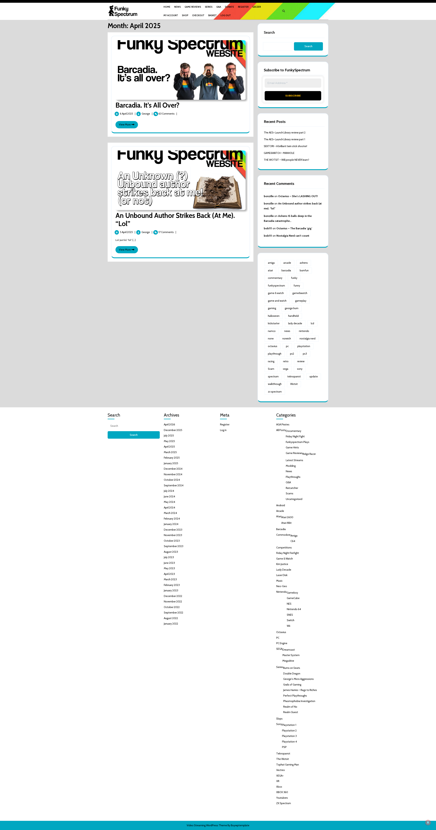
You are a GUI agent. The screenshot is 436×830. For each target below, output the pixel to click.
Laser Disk (281, 575)
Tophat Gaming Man (287, 764)
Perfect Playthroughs (295, 695)
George (146, 113)
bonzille (269, 196)
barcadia (286, 270)
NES (289, 603)
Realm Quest (290, 712)
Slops (279, 718)
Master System (291, 655)
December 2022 (173, 596)
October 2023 (172, 540)
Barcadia (281, 529)
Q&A (218, 6)
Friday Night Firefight (287, 553)
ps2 (292, 353)
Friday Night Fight (295, 436)
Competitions (284, 547)
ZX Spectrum (283, 803)
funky (294, 278)
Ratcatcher (292, 488)
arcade (287, 262)
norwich (286, 338)
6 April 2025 (127, 113)
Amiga (294, 535)
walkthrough (275, 384)
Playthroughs (293, 476)
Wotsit (294, 384)
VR (277, 781)
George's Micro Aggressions (298, 679)
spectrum (273, 376)
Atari (278, 516)
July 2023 (169, 557)
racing (271, 361)
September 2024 (173, 485)
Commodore (283, 534)
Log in (223, 430)
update (313, 376)
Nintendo (281, 591)
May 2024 (169, 502)
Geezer (256, 6)
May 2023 (169, 568)
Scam (271, 368)
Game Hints (292, 447)
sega (285, 368)
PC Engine (281, 643)
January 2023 (171, 590)
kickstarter (273, 323)
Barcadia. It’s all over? (147, 105)
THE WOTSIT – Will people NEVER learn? (286, 159)
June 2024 (169, 496)
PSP (284, 747)
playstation (303, 346)
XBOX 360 (282, 792)
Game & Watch (284, 558)
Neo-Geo (281, 586)
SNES (290, 614)
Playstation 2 (289, 730)
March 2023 (170, 579)
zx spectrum (275, 391)
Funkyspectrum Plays (297, 442)
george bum (291, 308)
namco (272, 331)
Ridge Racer (309, 454)
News (177, 6)
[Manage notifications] (428, 822)
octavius (272, 346)
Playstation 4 (289, 741)
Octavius (281, 632)
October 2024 (172, 479)
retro (286, 361)
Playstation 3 (289, 736)
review (301, 361)
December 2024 (173, 468)
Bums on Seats (291, 667)
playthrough (274, 353)
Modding (291, 465)
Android (280, 505)
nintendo (304, 331)
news (287, 331)
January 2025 (171, 463)
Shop (185, 15)
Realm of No (290, 706)
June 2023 (169, 562)
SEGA (279, 648)
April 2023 (169, 574)
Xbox (279, 786)
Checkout (198, 15)
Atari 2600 (287, 517)
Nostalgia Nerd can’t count (292, 235)
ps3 (305, 353)
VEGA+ (280, 775)
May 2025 (169, 441)
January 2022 (171, 623)
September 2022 (173, 612)
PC (277, 637)
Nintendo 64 (294, 609)
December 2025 (173, 430)
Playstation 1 (289, 725)
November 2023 (173, 535)
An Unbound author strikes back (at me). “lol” (175, 219)
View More (128, 125)
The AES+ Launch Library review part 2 (285, 132)
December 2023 (173, 529)
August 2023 (171, 551)
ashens (304, 262)
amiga (271, 262)
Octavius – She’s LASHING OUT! (298, 196)
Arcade (280, 511)
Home (167, 6)
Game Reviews (193, 6)
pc (287, 346)
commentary (275, 278)
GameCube (293, 598)
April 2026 (169, 424)
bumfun (304, 270)
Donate (229, 6)
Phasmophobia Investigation (299, 701)
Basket (212, 15)
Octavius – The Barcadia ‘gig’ (294, 228)
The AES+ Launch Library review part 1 (284, 139)
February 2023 (172, 585)
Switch (290, 620)
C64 (293, 541)
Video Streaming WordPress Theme (207, 825)
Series (208, 6)
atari (270, 270)
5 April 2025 (126, 232)
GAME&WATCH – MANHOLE (279, 153)
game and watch (277, 300)
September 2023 (173, 546)
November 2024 (173, 474)
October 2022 (172, 607)
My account (171, 15)
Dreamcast (288, 649)
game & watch (276, 293)
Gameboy (292, 592)
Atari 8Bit (286, 522)
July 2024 (169, 490)
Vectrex (280, 770)
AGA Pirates (282, 424)
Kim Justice (282, 564)
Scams (289, 493)
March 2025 (170, 452)
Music (279, 580)
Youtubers (282, 797)
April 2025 (169, 446)
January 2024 (171, 524)
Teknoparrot (283, 753)
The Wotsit (282, 759)
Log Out (226, 15)
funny (297, 285)
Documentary (293, 431)
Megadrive (288, 660)
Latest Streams (294, 460)
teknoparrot (294, 376)
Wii (288, 625)
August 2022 (171, 618)
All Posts (281, 430)
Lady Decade (283, 569)
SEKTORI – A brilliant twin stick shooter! (285, 146)
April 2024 (169, 507)
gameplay (300, 300)
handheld (293, 315)
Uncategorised (294, 499)
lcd (312, 323)
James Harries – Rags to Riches (300, 690)
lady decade (295, 323)
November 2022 (173, 601)
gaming (272, 308)
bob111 (268, 228)
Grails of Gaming (292, 684)
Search (269, 32)
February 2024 (172, 518)
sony (299, 368)
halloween (273, 315)
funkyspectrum (276, 285)
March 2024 (170, 513)
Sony (279, 724)
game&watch (299, 293)
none (271, 338)
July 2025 (169, 435)
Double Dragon (291, 673)
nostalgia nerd (307, 338)
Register (243, 6)
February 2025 (172, 457)
